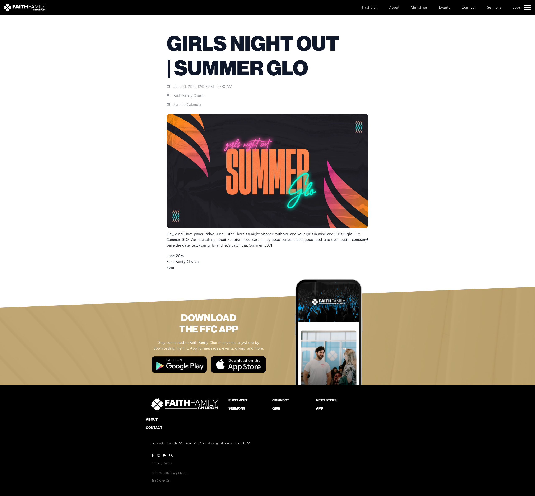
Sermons (236, 408)
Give (276, 408)
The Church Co (160, 480)
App (319, 408)
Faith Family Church (189, 95)
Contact (154, 428)
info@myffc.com (161, 443)
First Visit (237, 400)
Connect (280, 400)
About (152, 419)
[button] (527, 7)
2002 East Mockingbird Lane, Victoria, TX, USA (222, 443)
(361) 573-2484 (182, 443)
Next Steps (326, 400)
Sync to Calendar (187, 104)
